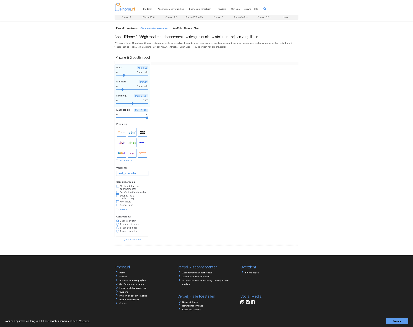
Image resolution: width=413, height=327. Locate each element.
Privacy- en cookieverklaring (133, 295)
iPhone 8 (120, 28)
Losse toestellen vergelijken (132, 288)
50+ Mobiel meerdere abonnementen (131, 187)
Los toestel (132, 28)
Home (122, 272)
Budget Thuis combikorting (127, 197)
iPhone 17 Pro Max (195, 17)
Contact (123, 303)
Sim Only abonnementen (131, 284)
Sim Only (177, 28)
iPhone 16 (218, 17)
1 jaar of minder (128, 227)
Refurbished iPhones (192, 305)
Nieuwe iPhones (190, 302)
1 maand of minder (130, 224)
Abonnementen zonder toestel (197, 272)
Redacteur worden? (129, 299)
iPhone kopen (252, 272)
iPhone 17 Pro (172, 17)
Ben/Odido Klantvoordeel (133, 192)
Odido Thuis (126, 205)
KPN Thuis (125, 201)
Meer (197, 28)
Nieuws (188, 28)
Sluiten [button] (397, 321)
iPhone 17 (126, 17)
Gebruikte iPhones (191, 309)
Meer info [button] (84, 321)
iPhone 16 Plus (241, 17)
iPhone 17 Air (149, 17)
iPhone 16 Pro (264, 17)
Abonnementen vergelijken (155, 28)
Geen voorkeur (128, 221)
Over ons (123, 292)
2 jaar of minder (128, 231)
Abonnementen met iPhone (195, 276)
